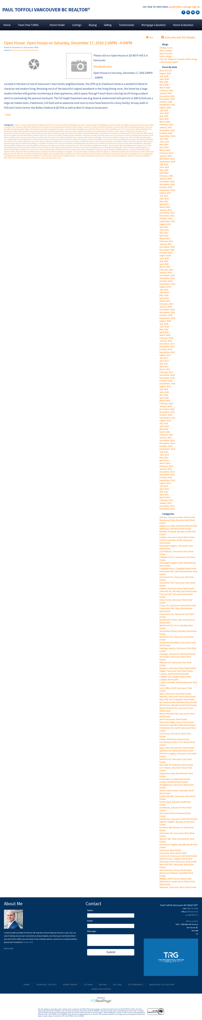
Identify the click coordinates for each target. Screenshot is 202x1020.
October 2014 (165, 446)
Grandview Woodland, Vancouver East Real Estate (84, 135)
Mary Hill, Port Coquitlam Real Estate (176, 699)
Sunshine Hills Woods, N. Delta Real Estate (108, 152)
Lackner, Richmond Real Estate (174, 673)
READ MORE (8, 948)
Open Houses (165, 53)
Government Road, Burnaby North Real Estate (20, 135)
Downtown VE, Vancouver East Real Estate (129, 129)
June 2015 (164, 426)
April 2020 (164, 264)
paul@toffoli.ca (176, 6)
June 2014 (164, 454)
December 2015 (167, 409)
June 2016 (164, 392)
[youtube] (197, 12)
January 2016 (165, 406)
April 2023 (164, 173)
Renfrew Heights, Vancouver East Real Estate (112, 145)
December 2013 (167, 471)
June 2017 (164, 360)
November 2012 (167, 508)
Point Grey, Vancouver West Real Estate (123, 143)
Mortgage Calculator (153, 25)
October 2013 (165, 477)
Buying (93, 25)
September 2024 (167, 136)
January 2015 (165, 437)
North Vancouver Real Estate (173, 719)
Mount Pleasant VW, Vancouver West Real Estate (135, 141)
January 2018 (165, 340)
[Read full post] (34, 64)
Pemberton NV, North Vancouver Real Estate (93, 143)
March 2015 (164, 431)
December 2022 (167, 181)
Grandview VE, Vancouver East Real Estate (51, 135)
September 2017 (167, 352)
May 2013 (163, 491)
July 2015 (163, 423)
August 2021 (165, 224)
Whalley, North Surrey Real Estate (175, 878)
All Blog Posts (166, 47)
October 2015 (165, 414)
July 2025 (163, 110)
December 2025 (167, 96)
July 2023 (163, 164)
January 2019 (165, 306)
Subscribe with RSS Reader (179, 37)
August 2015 (165, 420)
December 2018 (167, 309)
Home (7, 25)
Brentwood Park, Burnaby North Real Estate (57, 125)
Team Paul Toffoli (46, 984)
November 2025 (167, 99)
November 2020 (167, 249)
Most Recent (165, 70)
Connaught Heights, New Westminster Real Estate (34, 129)
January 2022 (165, 210)
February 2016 (166, 403)
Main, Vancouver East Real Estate (175, 693)
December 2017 (167, 343)
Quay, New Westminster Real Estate (176, 747)
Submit (110, 952)
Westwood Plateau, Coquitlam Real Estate (106, 156)
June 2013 (164, 488)
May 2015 (163, 429)
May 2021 (163, 232)
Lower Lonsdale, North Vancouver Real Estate (53, 139)
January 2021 (165, 244)
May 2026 (163, 81)
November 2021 (167, 215)
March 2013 (164, 497)
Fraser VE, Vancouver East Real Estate (177, 605)
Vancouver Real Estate (170, 850)
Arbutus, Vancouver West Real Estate (177, 517)
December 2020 (167, 247)
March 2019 (164, 301)
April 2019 (164, 298)
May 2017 (163, 363)
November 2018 (167, 312)
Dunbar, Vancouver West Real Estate (176, 588)
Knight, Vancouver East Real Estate (176, 671)
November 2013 (167, 474)
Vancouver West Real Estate (173, 853)
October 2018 (165, 315)
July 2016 (163, 389)
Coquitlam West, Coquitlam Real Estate (177, 568)
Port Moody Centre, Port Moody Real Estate (28, 145)
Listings (76, 25)
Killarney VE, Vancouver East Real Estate (55, 137)
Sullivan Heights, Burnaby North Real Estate (76, 152)
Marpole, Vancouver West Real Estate (177, 696)
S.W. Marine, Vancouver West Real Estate (49, 148)
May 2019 (163, 295)
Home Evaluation (183, 25)
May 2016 (163, 394)
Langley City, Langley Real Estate (175, 676)
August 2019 (165, 286)
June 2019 (164, 292)
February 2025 (166, 124)
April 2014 (164, 460)
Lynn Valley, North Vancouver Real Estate (83, 139)
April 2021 (164, 235)
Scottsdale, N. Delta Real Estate (174, 779)
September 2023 (167, 161)
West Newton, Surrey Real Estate (175, 870)
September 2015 (167, 417)
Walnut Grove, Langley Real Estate (175, 858)
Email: (90, 920)
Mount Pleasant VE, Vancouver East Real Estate (100, 141)
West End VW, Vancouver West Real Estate (51, 156)
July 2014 (163, 451)
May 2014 (163, 457)
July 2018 (163, 323)
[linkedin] (192, 12)
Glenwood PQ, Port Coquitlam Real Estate (137, 133)
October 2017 (165, 349)
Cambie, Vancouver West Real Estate (177, 537)
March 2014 (164, 463)
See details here (102, 66)
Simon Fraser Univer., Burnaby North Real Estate (41, 150)
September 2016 (167, 383)
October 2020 (165, 252)
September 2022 (167, 190)
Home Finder (57, 25)
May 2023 (163, 170)
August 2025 (165, 107)
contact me (27, 942)
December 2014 (167, 440)
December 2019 (167, 275)
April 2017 (164, 366)
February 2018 (166, 338)
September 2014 (167, 449)
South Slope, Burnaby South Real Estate (105, 150)
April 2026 (164, 84)
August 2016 (165, 386)
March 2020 (164, 266)
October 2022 (165, 187)
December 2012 (167, 505)
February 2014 (166, 466)
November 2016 (167, 377)
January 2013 (165, 503)
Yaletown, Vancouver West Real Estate (177, 887)
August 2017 (165, 355)
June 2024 (164, 141)
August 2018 (165, 321)
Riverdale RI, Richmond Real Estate (176, 764)
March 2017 (164, 369)
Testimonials (126, 25)
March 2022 (164, 207)
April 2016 (164, 397)
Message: (92, 931)
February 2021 (166, 241)
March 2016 (164, 400)
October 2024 (165, 133)
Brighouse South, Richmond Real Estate (178, 525)
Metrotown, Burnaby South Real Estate (178, 705)
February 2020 (166, 269)
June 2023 (164, 167)
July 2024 (163, 138)
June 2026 (164, 79)
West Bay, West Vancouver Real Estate (178, 861)
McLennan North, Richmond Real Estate (178, 702)
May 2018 (163, 329)
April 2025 (164, 118)
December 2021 (167, 212)
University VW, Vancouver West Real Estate (139, 152)
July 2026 (163, 76)
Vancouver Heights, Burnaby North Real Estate (52, 154)
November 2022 (167, 184)
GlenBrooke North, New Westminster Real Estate (104, 133)
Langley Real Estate (168, 679)
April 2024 (164, 147)
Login (189, 6)
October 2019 (165, 281)
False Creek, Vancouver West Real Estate (125, 131)
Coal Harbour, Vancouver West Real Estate (118, 127)
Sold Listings (165, 56)
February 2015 (166, 434)
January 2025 (165, 127)
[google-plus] (187, 12)
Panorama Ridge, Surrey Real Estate (176, 722)
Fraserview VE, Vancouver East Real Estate (72, 133)
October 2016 (165, 380)
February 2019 (166, 303)
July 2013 (163, 486)
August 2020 (165, 255)
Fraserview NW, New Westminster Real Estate (40, 133)
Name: (90, 910)
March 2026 (164, 87)
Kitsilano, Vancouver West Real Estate (177, 668)
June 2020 (164, 258)
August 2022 (165, 192)
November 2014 (167, 443)
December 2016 (167, 375)
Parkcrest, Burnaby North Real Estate (177, 725)
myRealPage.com (101, 1001)
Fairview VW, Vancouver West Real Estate (96, 131)
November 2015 (167, 412)
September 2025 (167, 104)
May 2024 (163, 144)
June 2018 (164, 326)
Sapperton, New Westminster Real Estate (79, 148)
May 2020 (163, 261)
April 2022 (164, 204)
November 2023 (167, 158)
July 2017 (163, 357)
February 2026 (166, 90)
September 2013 (167, 480)
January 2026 (165, 93)
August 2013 (165, 483)
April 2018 (164, 332)
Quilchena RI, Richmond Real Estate (176, 750)
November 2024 (167, 130)
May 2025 (163, 116)
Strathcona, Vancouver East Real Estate (178, 818)
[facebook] (183, 12)
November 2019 (167, 278)
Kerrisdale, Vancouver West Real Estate (26, 137)
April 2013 (164, 494)
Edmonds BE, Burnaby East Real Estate (178, 591)
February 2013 (166, 500)
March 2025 (164, 121)
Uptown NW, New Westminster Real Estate (20, 154)
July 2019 (163, 289)
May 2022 (163, 201)
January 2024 (165, 155)
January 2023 (165, 178)
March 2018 (164, 335)
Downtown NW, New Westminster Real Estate (97, 129)
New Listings (165, 50)
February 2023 (166, 175)
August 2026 (165, 73)
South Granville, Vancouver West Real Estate (74, 150)
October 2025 (165, 101)
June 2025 (164, 113)
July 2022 (163, 195)
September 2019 (167, 284)
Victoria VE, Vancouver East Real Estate (178, 855)
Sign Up (196, 6)
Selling (108, 25)
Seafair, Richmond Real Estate (173, 781)
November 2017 (167, 346)
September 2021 (167, 221)
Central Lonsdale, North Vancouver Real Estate (52, 127)
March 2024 (164, 150)
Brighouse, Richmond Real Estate (175, 528)
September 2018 (167, 318)
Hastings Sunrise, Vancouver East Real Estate (119, 135)
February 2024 (166, 153)
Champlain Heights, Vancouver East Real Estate (86, 127)
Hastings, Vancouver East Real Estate (177, 653)
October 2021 (165, 218)
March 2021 (164, 238)
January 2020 (165, 272)
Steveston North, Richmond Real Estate (18, 152)
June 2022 (164, 198)
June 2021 (164, 229)
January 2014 (165, 468)
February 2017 (166, 372)
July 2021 (163, 227)
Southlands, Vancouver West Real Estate (134, 150)
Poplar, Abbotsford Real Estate (174, 739)
